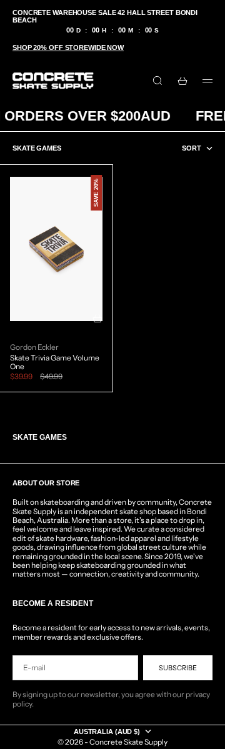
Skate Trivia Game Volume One (54, 362)
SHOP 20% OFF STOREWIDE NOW (68, 47)
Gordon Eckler (34, 347)
